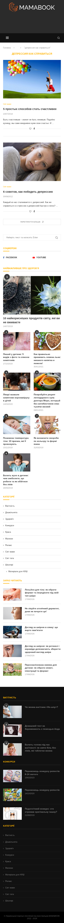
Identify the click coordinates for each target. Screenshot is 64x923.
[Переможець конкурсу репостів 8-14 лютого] (12, 776)
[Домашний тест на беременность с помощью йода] (12, 730)
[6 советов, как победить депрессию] (32, 162)
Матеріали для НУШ (17, 571)
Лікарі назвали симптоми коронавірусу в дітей (16, 397)
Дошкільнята (11, 512)
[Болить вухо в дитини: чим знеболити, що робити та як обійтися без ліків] (16, 462)
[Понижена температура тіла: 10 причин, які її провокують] (16, 425)
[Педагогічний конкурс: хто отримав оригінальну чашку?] (12, 813)
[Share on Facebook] (34, 128)
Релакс (8, 545)
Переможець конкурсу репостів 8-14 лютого (42, 773)
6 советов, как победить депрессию (28, 191)
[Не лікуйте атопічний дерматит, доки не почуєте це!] (12, 613)
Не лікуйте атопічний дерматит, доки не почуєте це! (42, 610)
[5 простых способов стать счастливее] (32, 79)
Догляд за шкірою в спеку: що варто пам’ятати (41, 629)
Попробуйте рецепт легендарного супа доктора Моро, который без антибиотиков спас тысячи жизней (47, 400)
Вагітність (10, 506)
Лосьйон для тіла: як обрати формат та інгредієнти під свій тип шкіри (42, 592)
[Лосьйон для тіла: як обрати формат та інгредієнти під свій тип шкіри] (12, 594)
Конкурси (9, 525)
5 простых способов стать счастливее (30, 109)
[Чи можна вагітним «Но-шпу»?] (12, 712)
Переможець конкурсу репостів (42, 790)
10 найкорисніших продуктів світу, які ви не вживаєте (31, 320)
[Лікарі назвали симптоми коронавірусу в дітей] (16, 382)
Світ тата (9, 558)
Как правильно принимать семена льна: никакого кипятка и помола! (47, 359)
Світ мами (10, 552)
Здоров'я (9, 519)
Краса (8, 532)
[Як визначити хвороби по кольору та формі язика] (47, 425)
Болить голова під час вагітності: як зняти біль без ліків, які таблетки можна (40, 747)
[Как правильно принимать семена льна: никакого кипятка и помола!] (47, 341)
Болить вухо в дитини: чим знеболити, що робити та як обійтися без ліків (16, 480)
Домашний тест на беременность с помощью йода (42, 727)
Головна (7, 48)
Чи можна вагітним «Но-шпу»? (41, 707)
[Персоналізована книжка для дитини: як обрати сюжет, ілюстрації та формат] (12, 669)
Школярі (9, 565)
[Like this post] (30, 128)
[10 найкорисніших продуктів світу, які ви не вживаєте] (32, 295)
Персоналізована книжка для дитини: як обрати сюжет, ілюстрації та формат (41, 668)
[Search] (58, 37)
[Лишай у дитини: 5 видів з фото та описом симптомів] (16, 341)
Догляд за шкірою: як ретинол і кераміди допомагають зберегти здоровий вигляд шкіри (43, 649)
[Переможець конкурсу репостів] (12, 795)
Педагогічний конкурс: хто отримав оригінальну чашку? (41, 810)
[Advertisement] (32, 24)
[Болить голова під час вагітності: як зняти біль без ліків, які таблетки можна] (12, 749)
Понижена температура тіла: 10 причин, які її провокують (16, 441)
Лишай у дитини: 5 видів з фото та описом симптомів (16, 357)
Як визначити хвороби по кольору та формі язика (46, 441)
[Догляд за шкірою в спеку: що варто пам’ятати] (12, 632)
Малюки (9, 538)
